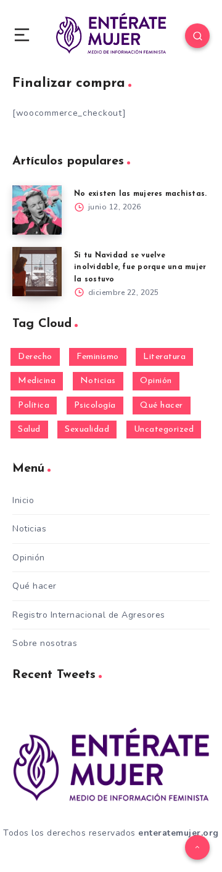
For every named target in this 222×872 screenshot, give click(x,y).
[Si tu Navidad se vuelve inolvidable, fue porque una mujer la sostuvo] (37, 271)
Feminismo (97, 356)
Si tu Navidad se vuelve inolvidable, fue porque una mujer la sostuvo (140, 267)
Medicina (37, 381)
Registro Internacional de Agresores (88, 615)
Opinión (156, 381)
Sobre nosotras (44, 643)
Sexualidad (87, 429)
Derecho (35, 356)
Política (33, 405)
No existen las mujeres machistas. (140, 194)
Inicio (23, 500)
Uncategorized (164, 429)
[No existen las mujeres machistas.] (37, 210)
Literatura (164, 356)
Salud (29, 429)
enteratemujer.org (178, 833)
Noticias (98, 381)
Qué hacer (161, 405)
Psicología (95, 405)
